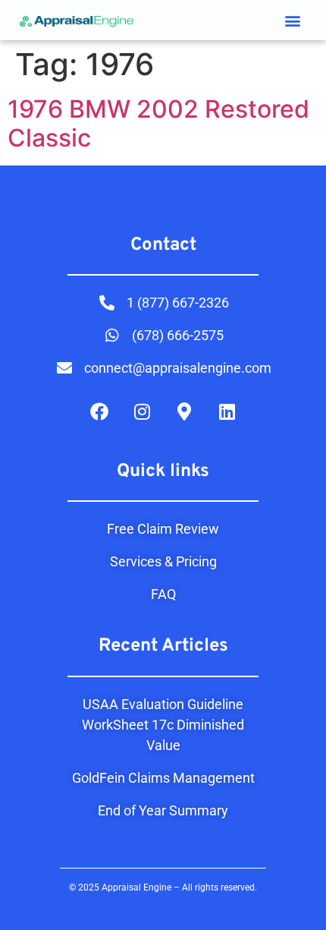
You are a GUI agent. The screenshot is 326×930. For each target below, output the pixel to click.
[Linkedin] (226, 411)
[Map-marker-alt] (184, 411)
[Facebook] (99, 411)
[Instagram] (142, 411)
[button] (293, 20)
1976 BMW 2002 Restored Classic (158, 123)
